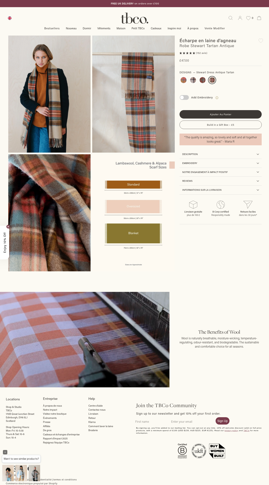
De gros (47, 430)
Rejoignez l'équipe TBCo (56, 442)
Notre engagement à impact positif (205, 172)
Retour (92, 418)
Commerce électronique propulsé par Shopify (31, 483)
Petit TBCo (138, 28)
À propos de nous (52, 405)
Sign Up (222, 421)
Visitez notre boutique (54, 413)
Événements (50, 418)
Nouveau (71, 28)
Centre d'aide (95, 405)
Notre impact (50, 409)
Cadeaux (156, 28)
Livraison (93, 413)
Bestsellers (52, 28)
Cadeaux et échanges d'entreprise (61, 434)
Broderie (93, 430)
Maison (121, 28)
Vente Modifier (215, 28)
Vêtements (103, 28)
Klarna (92, 422)
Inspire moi (174, 28)
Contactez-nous (96, 409)
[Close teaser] (8, 226)
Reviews (187, 180)
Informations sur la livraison (202, 189)
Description (190, 154)
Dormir (87, 28)
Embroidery (189, 163)
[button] (188, 52)
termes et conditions (65, 479)
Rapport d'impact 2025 (55, 438)
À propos (192, 28)
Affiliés (46, 426)
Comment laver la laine (100, 426)
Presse (46, 422)
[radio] (184, 80)
